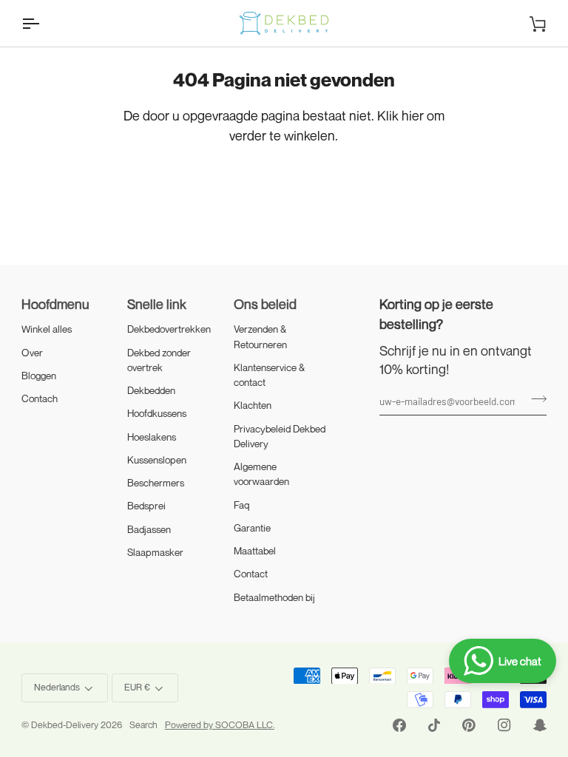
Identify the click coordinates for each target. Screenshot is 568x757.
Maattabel (255, 551)
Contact (251, 574)
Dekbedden (151, 390)
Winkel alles (46, 329)
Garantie (252, 528)
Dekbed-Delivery (66, 724)
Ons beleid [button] (265, 304)
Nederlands (57, 687)
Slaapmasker (155, 552)
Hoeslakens (151, 437)
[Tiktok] (434, 725)
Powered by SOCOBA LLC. (219, 724)
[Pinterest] (469, 725)
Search (143, 724)
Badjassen (149, 529)
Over (32, 353)
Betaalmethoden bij (274, 597)
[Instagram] (504, 725)
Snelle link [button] (156, 304)
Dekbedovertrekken (169, 329)
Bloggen (38, 375)
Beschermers (155, 483)
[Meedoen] (534, 399)
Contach (39, 398)
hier (413, 115)
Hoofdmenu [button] (55, 304)
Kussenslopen (156, 460)
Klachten (252, 405)
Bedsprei (146, 506)
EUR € (137, 687)
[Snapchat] (540, 725)
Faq (242, 505)
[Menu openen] (43, 23)
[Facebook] (399, 725)
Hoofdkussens (156, 413)
